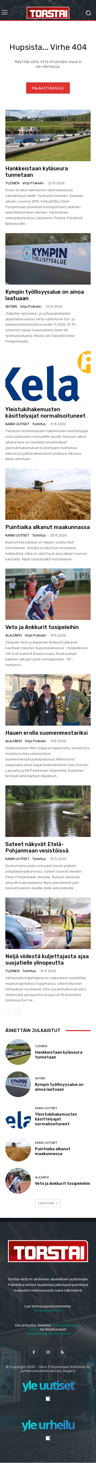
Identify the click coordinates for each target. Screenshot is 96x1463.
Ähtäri (11, 306)
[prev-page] (8, 1012)
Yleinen (12, 183)
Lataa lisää (46, 1203)
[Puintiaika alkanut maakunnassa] (48, 494)
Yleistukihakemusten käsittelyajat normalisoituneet (45, 412)
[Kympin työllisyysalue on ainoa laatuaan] (48, 259)
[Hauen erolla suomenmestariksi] (48, 700)
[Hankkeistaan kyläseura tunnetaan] (48, 135)
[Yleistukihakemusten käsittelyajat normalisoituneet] (48, 376)
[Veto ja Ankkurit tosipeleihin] (48, 594)
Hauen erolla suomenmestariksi (46, 733)
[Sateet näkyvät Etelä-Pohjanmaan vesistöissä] (48, 811)
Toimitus (39, 424)
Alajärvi (13, 635)
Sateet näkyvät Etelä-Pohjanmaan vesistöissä (37, 847)
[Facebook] (34, 1352)
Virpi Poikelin (33, 183)
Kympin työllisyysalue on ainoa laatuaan (59, 1087)
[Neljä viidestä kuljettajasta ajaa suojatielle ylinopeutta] (48, 923)
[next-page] (17, 1012)
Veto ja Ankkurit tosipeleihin (42, 627)
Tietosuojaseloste (48, 1310)
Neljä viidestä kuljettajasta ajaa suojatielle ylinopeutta (47, 959)
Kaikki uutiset (17, 424)
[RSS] (62, 1352)
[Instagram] (48, 1352)
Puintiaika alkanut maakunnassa (47, 527)
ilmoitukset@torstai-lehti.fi (48, 1334)
